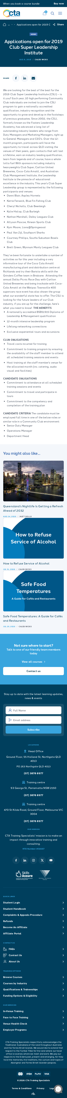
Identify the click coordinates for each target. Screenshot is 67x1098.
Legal (52, 1088)
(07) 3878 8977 (33, 773)
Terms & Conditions (22, 1088)
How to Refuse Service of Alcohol (26, 563)
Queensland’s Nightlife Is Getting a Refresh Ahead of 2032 (33, 508)
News (33, 34)
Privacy (40, 1088)
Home (4, 24)
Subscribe (33, 729)
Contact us (33, 671)
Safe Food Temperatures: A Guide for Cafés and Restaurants (33, 618)
